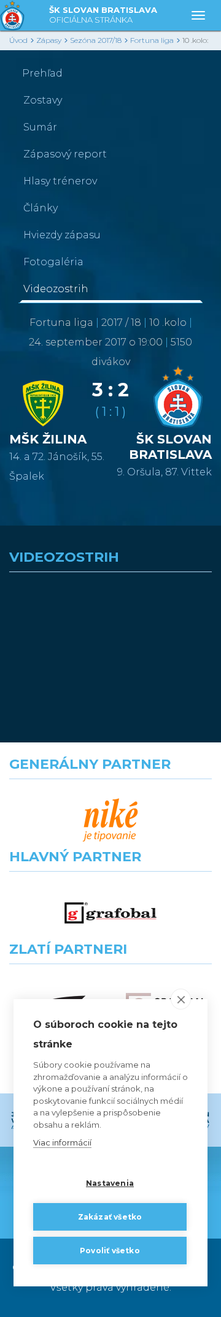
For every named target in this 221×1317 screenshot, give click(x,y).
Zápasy (48, 40)
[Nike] (110, 820)
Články (40, 208)
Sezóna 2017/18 (96, 40)
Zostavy (42, 100)
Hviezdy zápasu (62, 235)
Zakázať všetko (110, 1216)
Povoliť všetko (110, 1250)
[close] (181, 999)
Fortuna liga (152, 40)
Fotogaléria (53, 262)
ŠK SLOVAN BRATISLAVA (103, 15)
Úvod (18, 40)
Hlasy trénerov (60, 181)
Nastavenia (110, 1183)
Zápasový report (65, 154)
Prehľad (42, 73)
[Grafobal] (110, 913)
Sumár (40, 127)
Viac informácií (62, 1142)
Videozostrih (55, 289)
